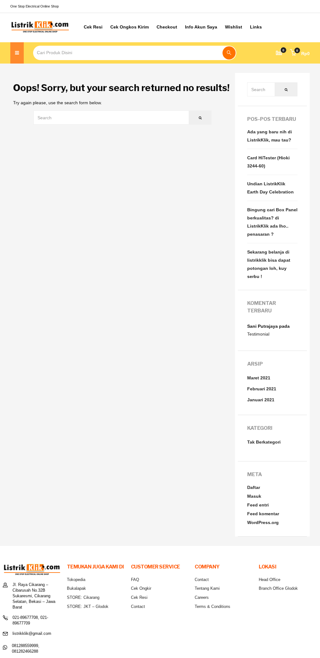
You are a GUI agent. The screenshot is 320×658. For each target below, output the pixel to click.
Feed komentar (263, 513)
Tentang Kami (207, 588)
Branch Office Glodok (278, 588)
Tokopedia (76, 579)
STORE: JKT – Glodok (87, 606)
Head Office (269, 579)
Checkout (167, 26)
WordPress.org (263, 522)
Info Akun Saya (201, 26)
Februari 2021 (261, 388)
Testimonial (258, 334)
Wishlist (233, 26)
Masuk (254, 496)
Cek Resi (93, 26)
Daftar (253, 487)
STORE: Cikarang (83, 597)
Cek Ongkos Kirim (129, 26)
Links (256, 26)
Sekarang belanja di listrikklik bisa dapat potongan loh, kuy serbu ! (268, 264)
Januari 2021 (260, 399)
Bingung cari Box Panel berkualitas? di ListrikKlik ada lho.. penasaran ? (272, 222)
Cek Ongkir (141, 588)
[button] (300, 53)
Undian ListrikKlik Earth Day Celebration (270, 187)
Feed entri (258, 504)
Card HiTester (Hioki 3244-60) (268, 161)
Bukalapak (76, 588)
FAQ (135, 579)
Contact (138, 606)
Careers (202, 597)
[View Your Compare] (279, 52)
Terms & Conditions (212, 606)
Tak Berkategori (264, 442)
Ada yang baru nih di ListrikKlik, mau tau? (269, 135)
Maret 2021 (258, 377)
